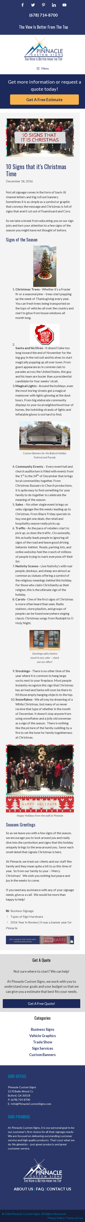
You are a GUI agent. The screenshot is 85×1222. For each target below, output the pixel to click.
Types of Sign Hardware (26, 916)
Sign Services (42, 1048)
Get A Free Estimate (44, 99)
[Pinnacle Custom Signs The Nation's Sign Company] (43, 48)
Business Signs (42, 1029)
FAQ (40, 1189)
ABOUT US (23, 1189)
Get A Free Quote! (41, 1004)
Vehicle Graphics (42, 1036)
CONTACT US (59, 1189)
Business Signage (22, 911)
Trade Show (42, 1042)
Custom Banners (42, 1054)
